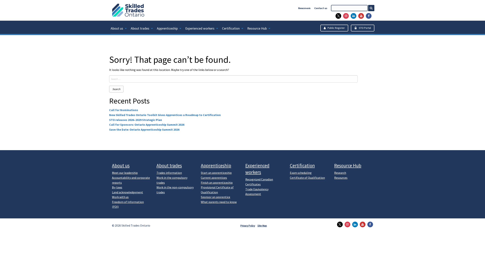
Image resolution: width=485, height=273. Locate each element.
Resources (340, 178)
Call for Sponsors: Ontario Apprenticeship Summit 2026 (146, 124)
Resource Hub (257, 28)
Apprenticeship (167, 28)
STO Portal (365, 28)
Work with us (120, 197)
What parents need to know (219, 202)
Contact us (320, 8)
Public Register (336, 28)
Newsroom (304, 8)
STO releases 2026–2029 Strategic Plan (135, 120)
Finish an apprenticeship (217, 182)
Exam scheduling (301, 173)
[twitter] (337, 16)
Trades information (169, 173)
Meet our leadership (125, 173)
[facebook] (368, 16)
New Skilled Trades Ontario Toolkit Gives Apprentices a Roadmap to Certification (165, 115)
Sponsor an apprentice (215, 197)
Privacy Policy (247, 225)
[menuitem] (121, 29)
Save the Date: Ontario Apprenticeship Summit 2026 (144, 129)
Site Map (262, 225)
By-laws (117, 187)
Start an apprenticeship (216, 173)
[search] (349, 8)
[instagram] (345, 16)
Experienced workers (199, 28)
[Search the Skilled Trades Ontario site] (372, 8)
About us (117, 28)
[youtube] (360, 16)
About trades (140, 28)
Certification (231, 28)
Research (340, 173)
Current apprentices (214, 178)
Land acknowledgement (127, 192)
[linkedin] (352, 16)
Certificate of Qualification (307, 178)
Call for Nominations (123, 110)
